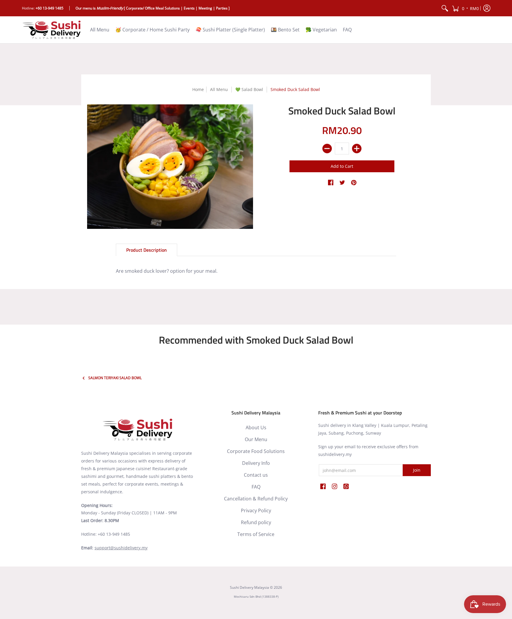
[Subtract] (327, 148)
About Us (256, 427)
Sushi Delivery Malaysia (249, 587)
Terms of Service (255, 534)
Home (198, 89)
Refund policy (256, 522)
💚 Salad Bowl (249, 89)
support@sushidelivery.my (121, 548)
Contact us (256, 475)
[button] (465, 8)
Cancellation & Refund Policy (256, 498)
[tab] (146, 250)
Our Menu (256, 439)
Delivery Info (256, 463)
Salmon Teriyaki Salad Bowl (115, 378)
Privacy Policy (256, 510)
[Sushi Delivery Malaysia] (51, 29)
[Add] (356, 148)
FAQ (256, 487)
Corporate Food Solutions (256, 451)
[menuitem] (444, 8)
